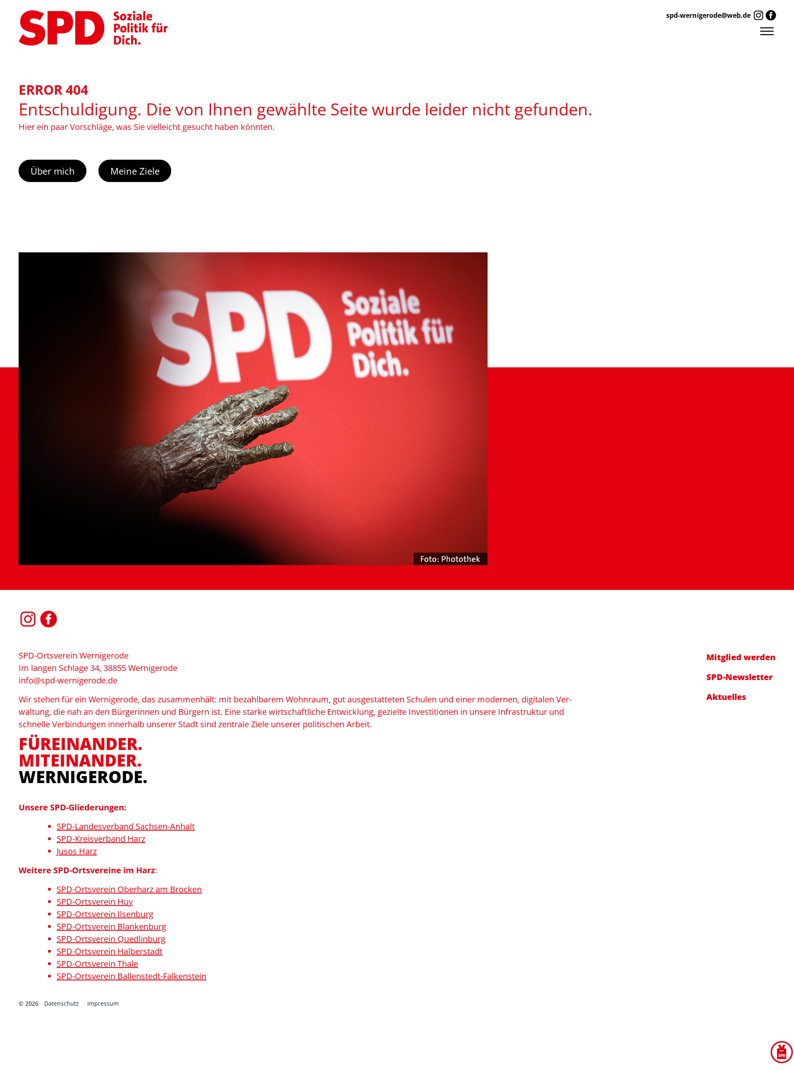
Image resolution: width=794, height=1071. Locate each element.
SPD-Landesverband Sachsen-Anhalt (126, 826)
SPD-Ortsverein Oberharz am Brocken (129, 889)
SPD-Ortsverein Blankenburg (111, 926)
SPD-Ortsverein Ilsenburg (105, 914)
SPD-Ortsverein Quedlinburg (111, 938)
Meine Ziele (135, 171)
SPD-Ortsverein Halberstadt (110, 951)
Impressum (103, 1003)
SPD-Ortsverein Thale (97, 963)
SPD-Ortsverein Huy (95, 901)
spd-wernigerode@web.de (708, 15)
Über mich (53, 171)
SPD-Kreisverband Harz (101, 838)
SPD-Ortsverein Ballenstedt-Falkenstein (131, 976)
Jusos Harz (77, 851)
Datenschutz (61, 1003)
